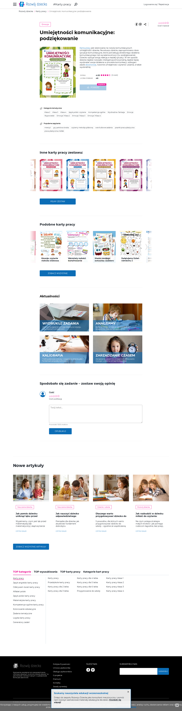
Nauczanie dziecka (24, 507)
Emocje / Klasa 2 (63, 116)
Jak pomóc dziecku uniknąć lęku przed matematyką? (26, 516)
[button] (35, 175)
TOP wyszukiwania (45, 571)
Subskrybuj (163, 671)
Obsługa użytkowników (62, 672)
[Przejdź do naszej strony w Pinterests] (93, 670)
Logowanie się (150, 4)
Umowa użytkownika (61, 668)
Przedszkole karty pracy (59, 582)
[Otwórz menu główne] (15, 4)
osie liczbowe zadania (104, 128)
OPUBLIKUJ (60, 431)
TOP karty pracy (70, 571)
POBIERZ (95, 87)
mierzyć (48, 128)
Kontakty (56, 683)
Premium (57, 679)
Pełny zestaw (57, 201)
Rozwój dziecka (143, 507)
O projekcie (57, 675)
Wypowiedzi (49, 116)
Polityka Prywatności (61, 664)
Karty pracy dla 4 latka (87, 578)
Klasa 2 (47, 112)
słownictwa (91, 65)
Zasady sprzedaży (60, 687)
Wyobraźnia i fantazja (116, 112)
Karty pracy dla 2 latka (58, 587)
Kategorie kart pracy (96, 571)
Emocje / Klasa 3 (78, 116)
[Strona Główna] (33, 4)
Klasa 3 (55, 112)
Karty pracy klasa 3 (115, 587)
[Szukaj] (75, 4)
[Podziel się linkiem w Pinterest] (140, 24)
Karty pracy (63, 4)
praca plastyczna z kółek (54, 131)
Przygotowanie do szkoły (88, 591)
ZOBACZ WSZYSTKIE (58, 273)
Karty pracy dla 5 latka (87, 582)
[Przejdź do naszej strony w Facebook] (88, 670)
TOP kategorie (22, 571)
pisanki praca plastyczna (124, 128)
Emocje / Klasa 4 (94, 116)
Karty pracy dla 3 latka (58, 591)
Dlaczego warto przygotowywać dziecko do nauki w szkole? (111, 516)
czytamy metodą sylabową (82, 128)
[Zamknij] (177, 705)
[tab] (23, 572)
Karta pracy (85, 48)
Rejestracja (164, 4)
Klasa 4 (63, 112)
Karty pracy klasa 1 (114, 578)
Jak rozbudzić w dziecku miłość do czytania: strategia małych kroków (150, 516)
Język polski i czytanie (77, 112)
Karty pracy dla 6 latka (87, 587)
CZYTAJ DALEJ (21, 531)
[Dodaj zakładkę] (145, 24)
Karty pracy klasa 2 (115, 582)
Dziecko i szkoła (103, 507)
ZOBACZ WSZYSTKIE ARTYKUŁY (31, 547)
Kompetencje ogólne (96, 112)
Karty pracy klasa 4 (115, 591)
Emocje (45, 24)
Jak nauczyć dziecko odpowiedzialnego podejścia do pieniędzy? (69, 516)
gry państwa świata (61, 128)
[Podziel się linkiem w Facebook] (136, 24)
